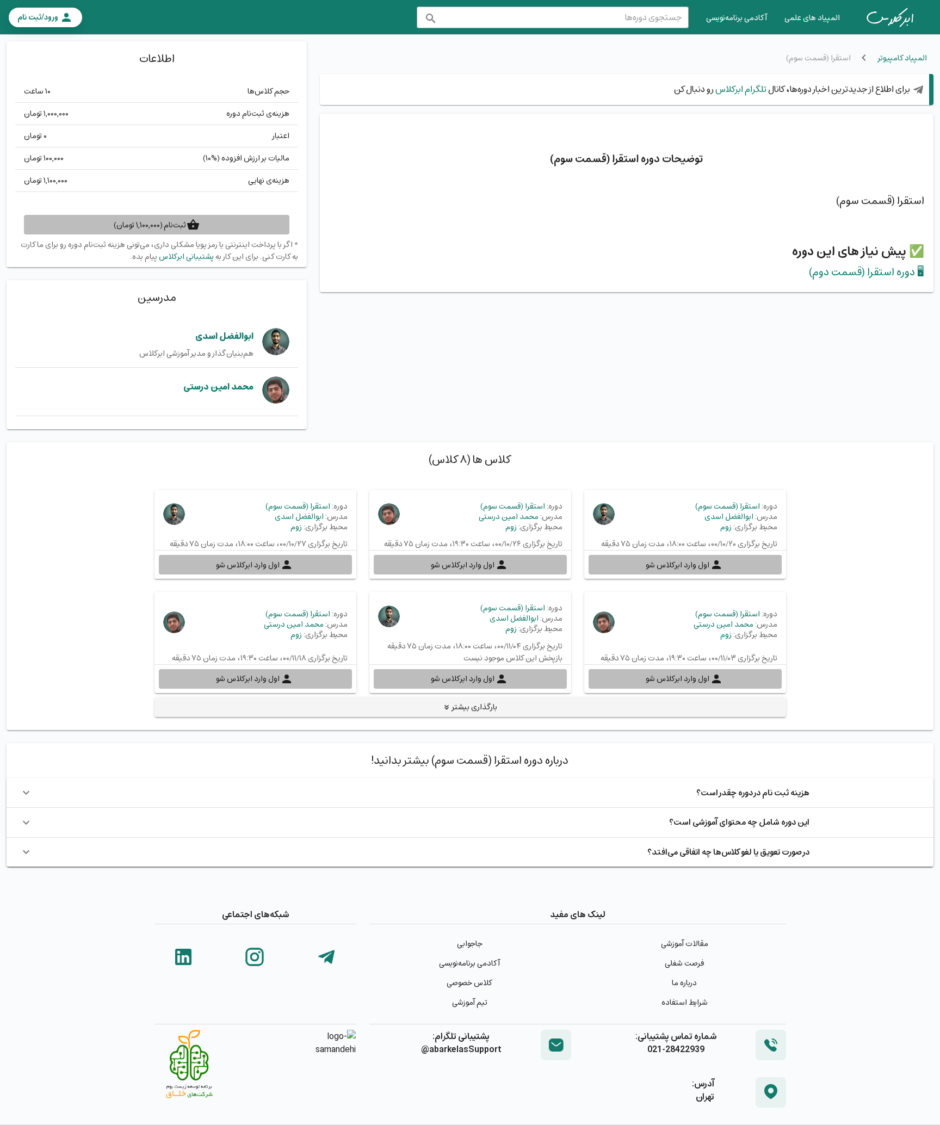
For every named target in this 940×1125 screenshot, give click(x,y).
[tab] (890, 17)
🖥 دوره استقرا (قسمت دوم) (866, 272)
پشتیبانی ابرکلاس (186, 256)
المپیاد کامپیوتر (902, 58)
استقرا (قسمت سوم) (727, 506)
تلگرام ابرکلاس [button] (740, 89)
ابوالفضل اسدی (224, 336)
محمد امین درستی (218, 386)
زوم (726, 527)
